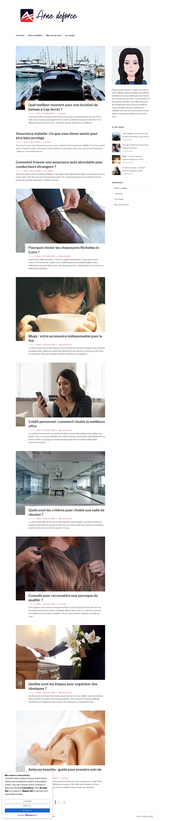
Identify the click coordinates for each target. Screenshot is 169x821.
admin (38, 113)
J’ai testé (20, 35)
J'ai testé (47, 142)
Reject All (27, 806)
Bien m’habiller (35, 35)
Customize (27, 801)
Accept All (27, 810)
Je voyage (70, 35)
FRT (151, 816)
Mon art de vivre (54, 35)
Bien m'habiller (64, 256)
